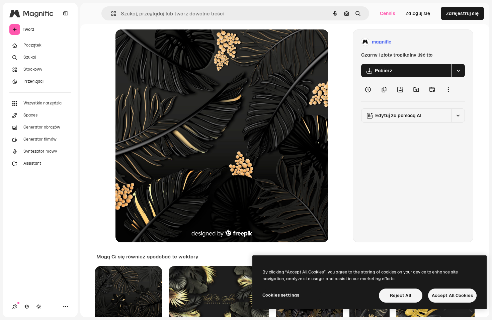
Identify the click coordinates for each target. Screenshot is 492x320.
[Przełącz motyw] (38, 306)
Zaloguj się (418, 13)
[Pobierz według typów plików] (458, 70)
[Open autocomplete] (111, 13)
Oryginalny (161, 42)
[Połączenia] (14, 306)
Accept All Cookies (452, 295)
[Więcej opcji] (448, 89)
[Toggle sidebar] (65, 13)
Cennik (388, 13)
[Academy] (26, 306)
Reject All (400, 295)
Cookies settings (280, 295)
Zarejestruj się (462, 13)
